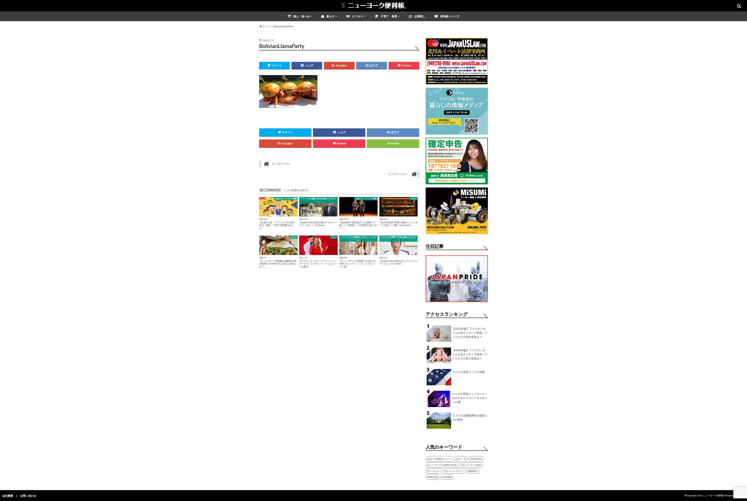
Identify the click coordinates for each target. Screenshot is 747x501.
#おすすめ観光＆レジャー (439, 458)
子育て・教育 (389, 16)
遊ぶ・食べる (301, 16)
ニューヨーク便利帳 (713, 495)
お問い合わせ (28, 495)
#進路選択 (473, 471)
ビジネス (357, 16)
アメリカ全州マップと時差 (468, 372)
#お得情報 (447, 477)
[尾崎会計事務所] (457, 182)
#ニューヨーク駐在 (472, 465)
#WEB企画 (432, 477)
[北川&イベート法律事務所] (457, 82)
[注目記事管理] (457, 303)
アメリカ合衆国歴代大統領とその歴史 (469, 417)
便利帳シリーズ (449, 16)
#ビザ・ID (461, 458)
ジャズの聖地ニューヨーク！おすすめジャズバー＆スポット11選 (469, 398)
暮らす (330, 16)
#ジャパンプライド (455, 471)
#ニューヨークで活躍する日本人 (443, 465)
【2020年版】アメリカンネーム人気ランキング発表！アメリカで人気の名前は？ (469, 354)
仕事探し (419, 16)
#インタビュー (434, 471)
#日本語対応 (476, 458)
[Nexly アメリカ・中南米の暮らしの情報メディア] (457, 132)
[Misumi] (457, 232)
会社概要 (7, 495)
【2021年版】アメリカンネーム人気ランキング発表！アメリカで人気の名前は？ (469, 332)
